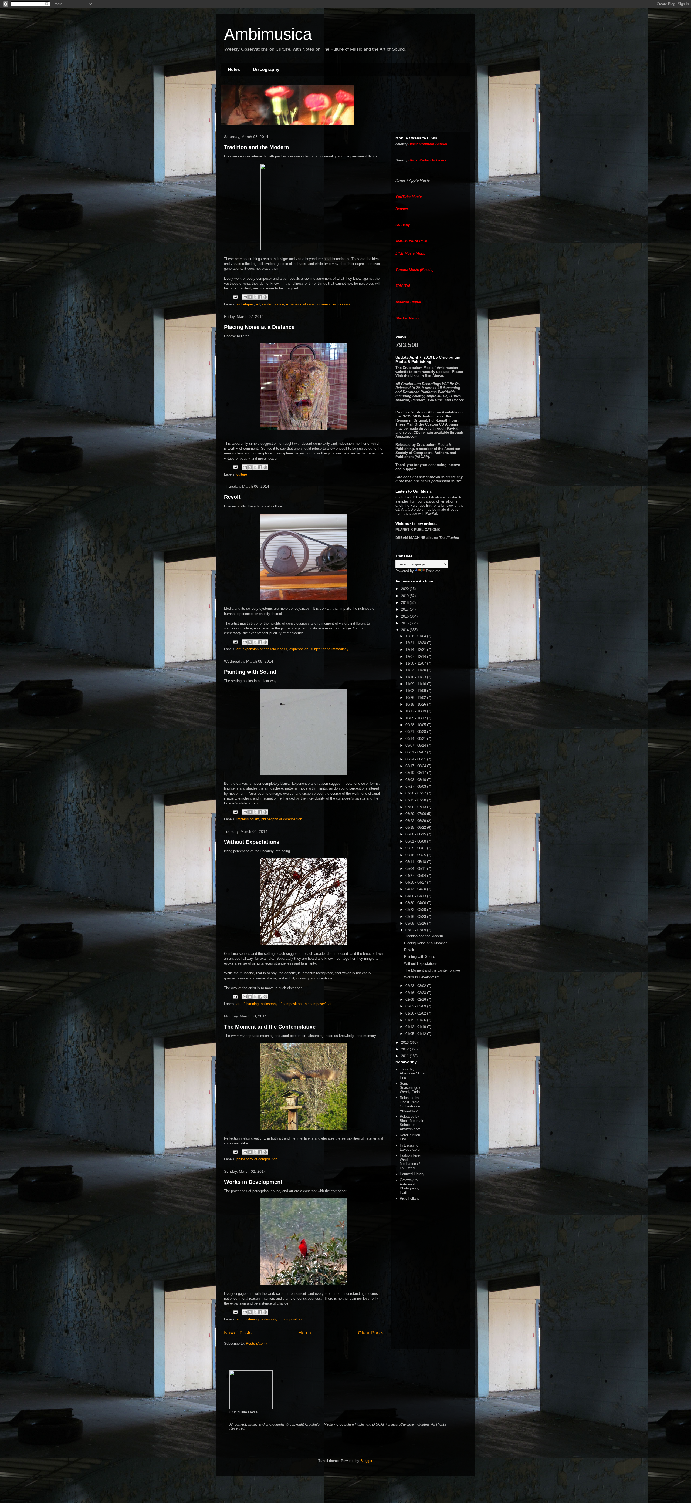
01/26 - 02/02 (416, 1013)
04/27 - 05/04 (416, 876)
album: (427, 538)
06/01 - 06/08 (416, 841)
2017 (405, 609)
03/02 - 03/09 (416, 930)
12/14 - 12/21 (416, 650)
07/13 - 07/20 (416, 800)
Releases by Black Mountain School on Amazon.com (412, 1122)
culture (241, 474)
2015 (405, 623)
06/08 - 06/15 (416, 834)
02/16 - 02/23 (416, 993)
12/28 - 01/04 (416, 636)
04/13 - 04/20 (416, 889)
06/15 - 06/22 (416, 827)
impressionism (247, 819)
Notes (234, 69)
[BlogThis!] (250, 297)
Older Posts (370, 1332)
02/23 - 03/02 (416, 986)
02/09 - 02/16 (416, 999)
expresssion (298, 649)
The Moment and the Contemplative (270, 1027)
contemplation (273, 304)
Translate (433, 571)
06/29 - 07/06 (416, 814)
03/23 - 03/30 (416, 910)
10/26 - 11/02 (416, 698)
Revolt (232, 497)
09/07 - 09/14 (416, 745)
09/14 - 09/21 (416, 739)
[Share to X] (255, 297)
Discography (266, 69)
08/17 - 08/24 (416, 766)
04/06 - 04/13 (416, 896)
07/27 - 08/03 (416, 786)
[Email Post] (235, 297)
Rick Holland (409, 1199)
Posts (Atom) (256, 1344)
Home (304, 1332)
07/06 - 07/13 (416, 807)
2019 (405, 596)
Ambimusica (268, 34)
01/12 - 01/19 (416, 1027)
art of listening (247, 1004)
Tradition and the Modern (256, 147)
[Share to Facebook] (260, 297)
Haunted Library (412, 1174)
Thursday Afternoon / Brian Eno (413, 1073)
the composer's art (318, 1004)
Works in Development (253, 1182)
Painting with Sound (250, 672)
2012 (405, 1049)
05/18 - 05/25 (416, 855)
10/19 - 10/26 (416, 704)
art (258, 304)
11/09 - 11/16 (416, 684)
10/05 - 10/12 (416, 718)
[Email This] (245, 297)
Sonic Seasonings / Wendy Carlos (411, 1087)
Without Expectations (251, 842)
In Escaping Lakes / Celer (410, 1147)
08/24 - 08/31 (416, 759)
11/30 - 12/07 (416, 663)
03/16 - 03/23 (416, 917)
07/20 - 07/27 (416, 793)
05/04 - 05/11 (416, 869)
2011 (405, 1056)
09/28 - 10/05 (416, 725)
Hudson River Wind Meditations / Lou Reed (410, 1161)
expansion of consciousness (308, 304)
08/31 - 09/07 (416, 752)
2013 (405, 1042)
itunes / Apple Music (412, 180)
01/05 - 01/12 (416, 1034)
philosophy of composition (281, 819)
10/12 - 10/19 (416, 711)
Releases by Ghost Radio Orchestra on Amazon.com (410, 1104)
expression (341, 304)
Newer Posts (238, 1332)
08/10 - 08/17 (416, 773)
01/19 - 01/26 (416, 1020)
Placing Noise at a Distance (259, 327)
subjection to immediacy (329, 649)
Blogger (366, 1461)
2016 (405, 616)
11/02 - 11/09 (416, 691)
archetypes (245, 304)
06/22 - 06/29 (416, 821)
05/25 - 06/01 (416, 848)
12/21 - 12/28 (416, 643)
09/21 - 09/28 (416, 732)
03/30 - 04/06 (416, 903)
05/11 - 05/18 (416, 862)
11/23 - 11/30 (416, 670)
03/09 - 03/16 (416, 923)
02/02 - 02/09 (416, 1006)
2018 (405, 603)
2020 (405, 589)
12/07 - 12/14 (416, 657)
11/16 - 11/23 (416, 677)
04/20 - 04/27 (416, 882)
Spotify (401, 144)
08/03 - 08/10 (416, 780)
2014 (405, 630)
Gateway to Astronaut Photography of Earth (412, 1186)
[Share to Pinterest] (265, 297)
